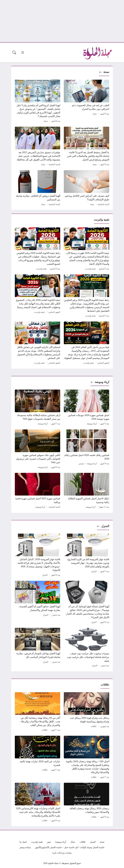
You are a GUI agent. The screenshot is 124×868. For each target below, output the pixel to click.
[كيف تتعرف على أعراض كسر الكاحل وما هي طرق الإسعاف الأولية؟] (86, 188)
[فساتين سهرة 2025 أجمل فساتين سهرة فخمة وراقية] (37, 491)
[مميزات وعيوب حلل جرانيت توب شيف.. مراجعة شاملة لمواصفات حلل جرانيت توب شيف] (86, 648)
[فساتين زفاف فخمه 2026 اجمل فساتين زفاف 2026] (86, 449)
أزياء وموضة (92, 424)
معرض (81, 464)
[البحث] (14, 52)
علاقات (94, 726)
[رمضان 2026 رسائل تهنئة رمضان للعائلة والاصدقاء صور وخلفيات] (86, 803)
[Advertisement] (62, 21)
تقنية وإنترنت (90, 269)
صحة (106, 71)
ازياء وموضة (102, 382)
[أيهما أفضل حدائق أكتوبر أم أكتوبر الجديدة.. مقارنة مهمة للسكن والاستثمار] (37, 602)
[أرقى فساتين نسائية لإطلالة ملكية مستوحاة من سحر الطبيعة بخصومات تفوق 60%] (37, 408)
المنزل (105, 526)
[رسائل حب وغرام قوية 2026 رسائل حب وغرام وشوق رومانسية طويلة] (86, 712)
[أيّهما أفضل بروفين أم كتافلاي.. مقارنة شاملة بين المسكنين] (37, 188)
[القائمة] (23, 52)
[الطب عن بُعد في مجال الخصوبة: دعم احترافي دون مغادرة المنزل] (86, 101)
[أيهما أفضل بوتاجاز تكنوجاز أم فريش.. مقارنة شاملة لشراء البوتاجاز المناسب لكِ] (37, 648)
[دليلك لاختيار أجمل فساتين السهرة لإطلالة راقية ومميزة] (86, 491)
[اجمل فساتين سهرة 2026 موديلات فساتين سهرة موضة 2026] (86, 408)
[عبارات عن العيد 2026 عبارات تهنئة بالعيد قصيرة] (37, 757)
